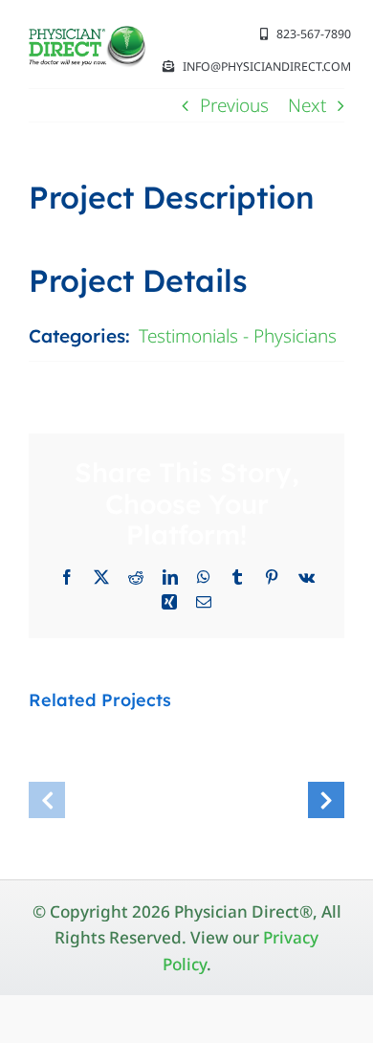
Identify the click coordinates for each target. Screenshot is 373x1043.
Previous (234, 105)
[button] (47, 800)
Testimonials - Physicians (238, 335)
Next (307, 105)
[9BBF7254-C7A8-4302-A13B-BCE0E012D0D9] (88, 34)
